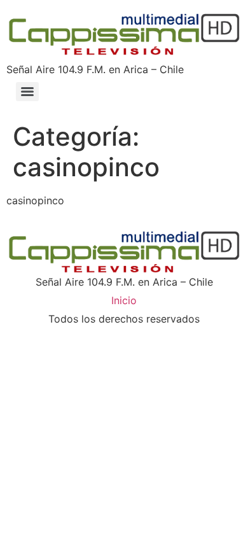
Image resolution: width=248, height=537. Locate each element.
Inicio (124, 300)
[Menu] (27, 91)
